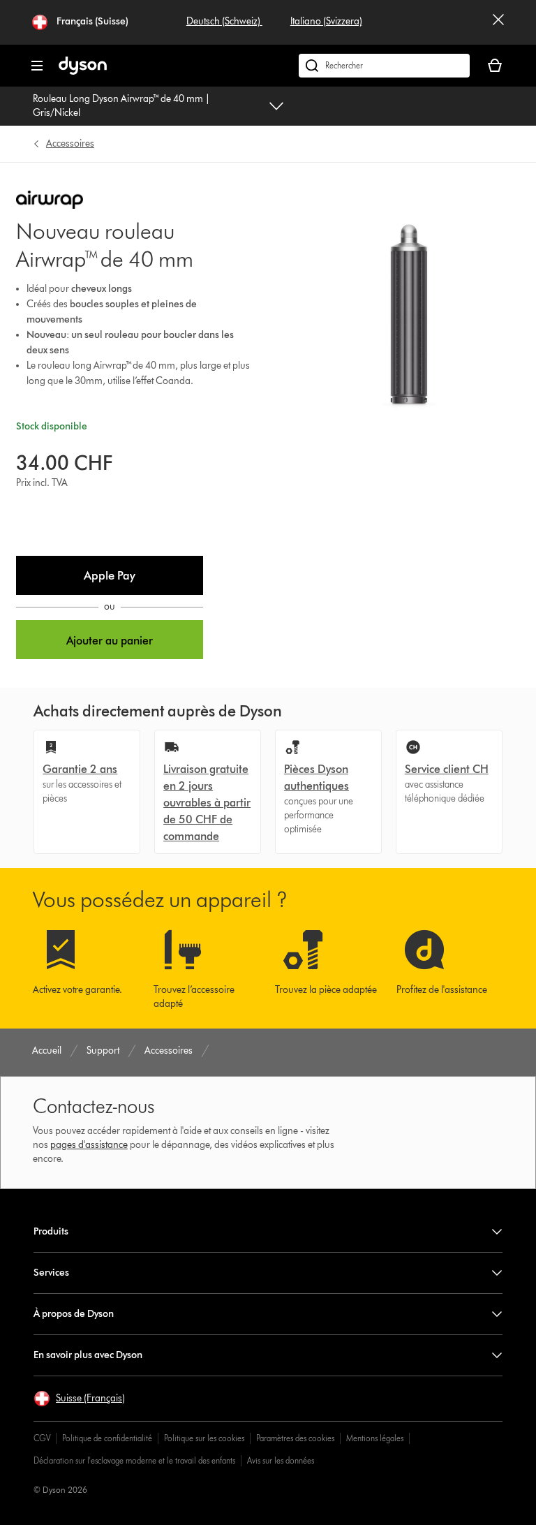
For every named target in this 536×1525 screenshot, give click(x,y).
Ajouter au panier (109, 640)
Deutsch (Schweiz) (224, 21)
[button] (109, 575)
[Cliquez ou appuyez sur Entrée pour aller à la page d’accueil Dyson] (83, 72)
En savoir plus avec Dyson (88, 1355)
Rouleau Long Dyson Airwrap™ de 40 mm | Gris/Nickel (121, 106)
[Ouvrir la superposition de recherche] (384, 66)
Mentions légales (374, 1438)
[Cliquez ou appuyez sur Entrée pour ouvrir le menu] (37, 66)
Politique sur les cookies (204, 1438)
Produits (51, 1231)
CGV (42, 1438)
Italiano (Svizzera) (326, 21)
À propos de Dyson (74, 1314)
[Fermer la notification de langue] (498, 22)
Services (51, 1273)
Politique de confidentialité (107, 1438)
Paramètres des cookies (295, 1438)
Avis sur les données (280, 1460)
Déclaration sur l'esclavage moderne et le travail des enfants (134, 1460)
